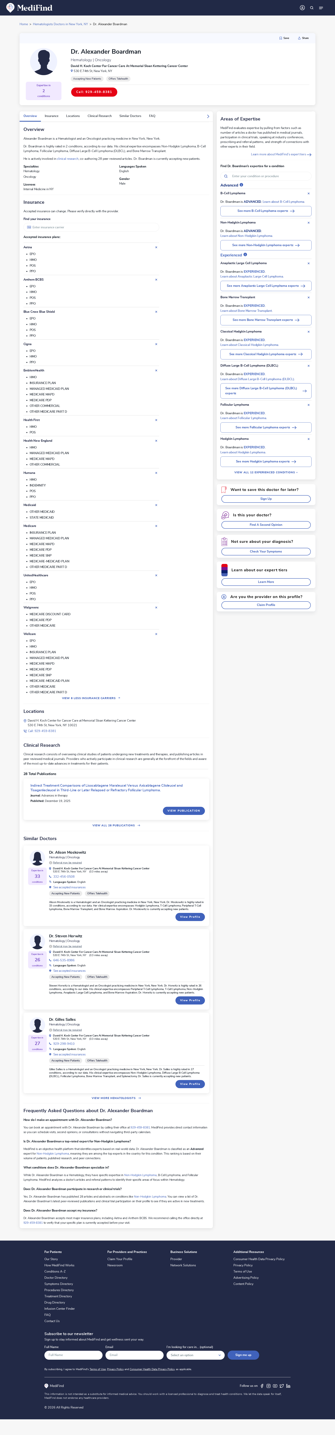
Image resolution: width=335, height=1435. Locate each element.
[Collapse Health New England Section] (156, 441)
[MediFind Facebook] (262, 1386)
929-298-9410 (64, 1044)
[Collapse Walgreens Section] (156, 607)
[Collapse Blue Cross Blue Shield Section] (156, 312)
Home (24, 24)
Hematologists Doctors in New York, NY (60, 24)
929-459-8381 (140, 1127)
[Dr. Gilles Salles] (37, 1025)
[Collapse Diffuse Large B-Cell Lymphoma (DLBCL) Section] (309, 366)
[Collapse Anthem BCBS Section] (156, 280)
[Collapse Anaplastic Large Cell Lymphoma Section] (309, 263)
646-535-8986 (64, 960)
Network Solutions (183, 1265)
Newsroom (115, 1265)
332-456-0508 (64, 877)
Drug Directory (54, 1302)
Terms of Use (242, 1271)
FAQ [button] (152, 116)
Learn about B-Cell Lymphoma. (284, 202)
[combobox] (91, 227)
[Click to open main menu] (321, 7)
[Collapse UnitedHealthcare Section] (156, 575)
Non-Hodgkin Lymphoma (53, 1154)
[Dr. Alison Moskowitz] (37, 858)
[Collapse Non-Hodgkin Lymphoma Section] (309, 223)
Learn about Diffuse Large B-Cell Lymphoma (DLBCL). (257, 379)
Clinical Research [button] (100, 116)
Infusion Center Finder (59, 1309)
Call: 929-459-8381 (42, 731)
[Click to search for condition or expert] (311, 7)
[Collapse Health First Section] (156, 420)
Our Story (51, 1259)
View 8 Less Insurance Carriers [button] (91, 698)
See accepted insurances (69, 887)
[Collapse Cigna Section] (156, 344)
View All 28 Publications (114, 825)
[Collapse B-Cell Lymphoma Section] (309, 193)
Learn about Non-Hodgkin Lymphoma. (246, 236)
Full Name (51, 1347)
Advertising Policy (246, 1278)
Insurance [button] (51, 116)
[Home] (29, 7)
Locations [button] (73, 116)
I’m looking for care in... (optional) (190, 1347)
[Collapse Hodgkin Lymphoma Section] (309, 439)
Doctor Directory (55, 1278)
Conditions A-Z (55, 1271)
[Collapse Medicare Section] (156, 526)
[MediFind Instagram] (268, 1386)
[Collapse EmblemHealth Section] (156, 370)
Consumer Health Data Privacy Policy (259, 1259)
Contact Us (52, 1321)
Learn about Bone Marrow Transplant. (246, 311)
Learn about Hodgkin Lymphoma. (243, 452)
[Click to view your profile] (302, 7)
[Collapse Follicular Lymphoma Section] (309, 405)
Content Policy (243, 1284)
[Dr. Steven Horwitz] (37, 941)
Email (109, 1347)
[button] (208, 116)
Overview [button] (30, 116)
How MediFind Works (59, 1265)
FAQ (47, 1315)
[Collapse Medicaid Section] (156, 505)
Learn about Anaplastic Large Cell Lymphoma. (252, 276)
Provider (176, 1259)
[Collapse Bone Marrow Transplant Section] (309, 297)
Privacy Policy (243, 1265)
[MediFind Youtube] (275, 1386)
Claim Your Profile (119, 1259)
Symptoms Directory (58, 1284)
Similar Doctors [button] (130, 116)
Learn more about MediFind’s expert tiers (279, 154)
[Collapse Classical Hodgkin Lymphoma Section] (309, 332)
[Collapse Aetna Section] (156, 247)
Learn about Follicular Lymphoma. (243, 418)
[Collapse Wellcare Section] (156, 634)
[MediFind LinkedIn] (288, 1386)
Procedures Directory (59, 1290)
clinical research (67, 159)
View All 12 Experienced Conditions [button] (265, 472)
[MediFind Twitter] (281, 1386)
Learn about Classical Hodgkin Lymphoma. (249, 345)
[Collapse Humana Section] (156, 473)
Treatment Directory (58, 1296)
